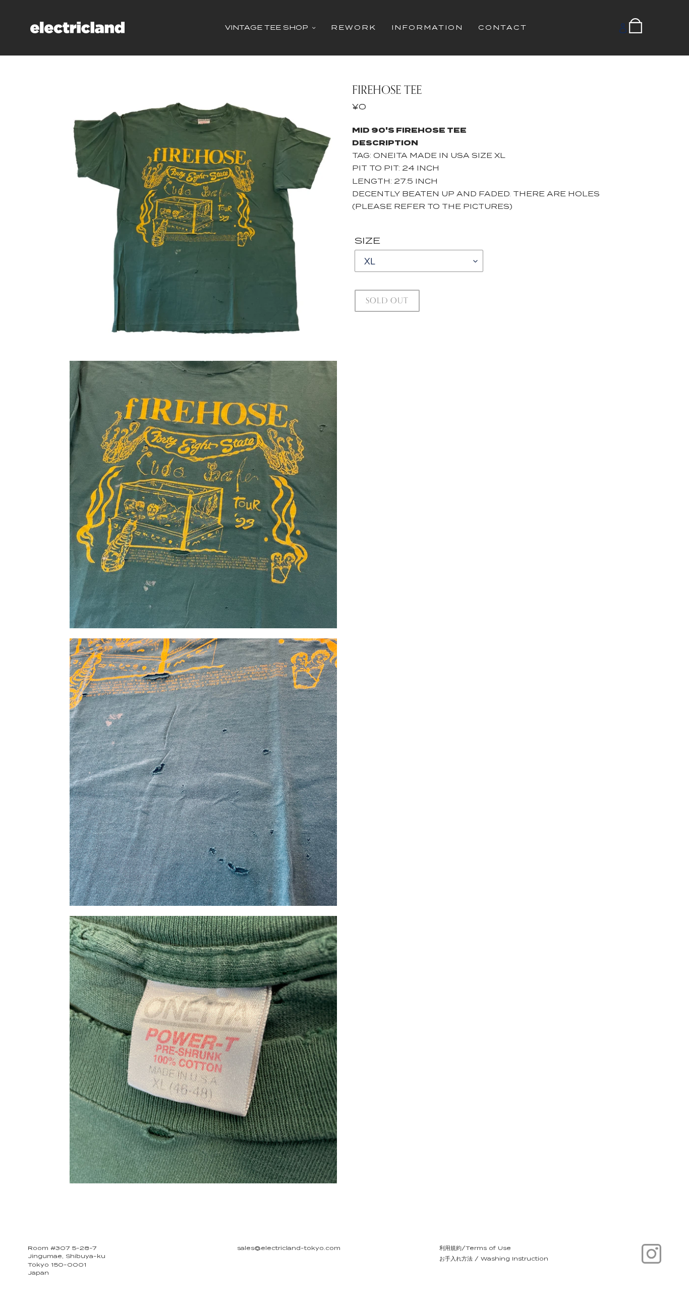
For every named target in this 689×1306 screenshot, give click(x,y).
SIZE (367, 240)
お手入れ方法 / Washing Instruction (493, 1258)
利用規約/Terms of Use (475, 1247)
